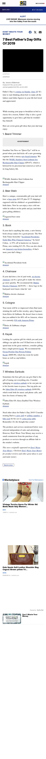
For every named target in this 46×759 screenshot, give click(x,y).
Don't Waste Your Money (32, 450)
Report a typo (8, 465)
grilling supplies (33, 415)
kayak (21, 348)
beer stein (12, 199)
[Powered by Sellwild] (40, 610)
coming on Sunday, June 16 (26, 91)
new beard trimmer (29, 156)
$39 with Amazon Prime (24, 320)
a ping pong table (29, 418)
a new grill (19, 415)
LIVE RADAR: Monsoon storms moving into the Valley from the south (23, 20)
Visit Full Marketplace (36, 480)
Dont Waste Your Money (13, 33)
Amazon (6, 185)
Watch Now (39, 3)
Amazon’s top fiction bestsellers (19, 249)
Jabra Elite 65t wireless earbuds (18, 389)
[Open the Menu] (4, 3)
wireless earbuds (20, 383)
